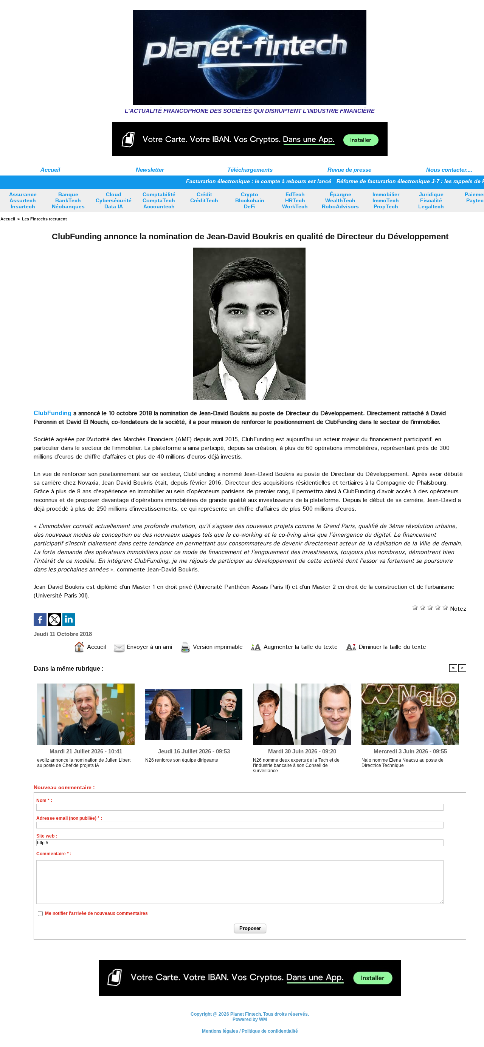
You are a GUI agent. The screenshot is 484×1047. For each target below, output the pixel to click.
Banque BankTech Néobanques (68, 200)
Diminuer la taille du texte (391, 647)
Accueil (50, 169)
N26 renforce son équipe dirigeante (181, 760)
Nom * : (44, 800)
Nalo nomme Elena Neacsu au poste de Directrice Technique (402, 763)
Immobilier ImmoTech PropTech (385, 200)
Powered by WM (250, 1019)
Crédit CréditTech (204, 197)
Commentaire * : (53, 853)
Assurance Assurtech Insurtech (23, 200)
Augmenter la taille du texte (300, 647)
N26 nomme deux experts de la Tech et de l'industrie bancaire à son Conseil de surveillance (296, 765)
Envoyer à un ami (148, 647)
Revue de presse (349, 169)
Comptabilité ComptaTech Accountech (159, 200)
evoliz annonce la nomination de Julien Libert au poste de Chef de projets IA (83, 763)
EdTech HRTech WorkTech (295, 200)
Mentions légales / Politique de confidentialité (250, 1031)
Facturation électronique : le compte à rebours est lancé (234, 181)
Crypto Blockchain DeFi (249, 200)
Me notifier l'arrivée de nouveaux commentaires (96, 913)
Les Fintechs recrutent (44, 219)
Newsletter (150, 169)
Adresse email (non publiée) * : (69, 818)
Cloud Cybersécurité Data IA (114, 200)
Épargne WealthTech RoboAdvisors (340, 200)
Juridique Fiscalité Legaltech (431, 200)
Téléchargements (250, 169)
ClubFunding (52, 413)
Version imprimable (217, 647)
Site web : (46, 836)
